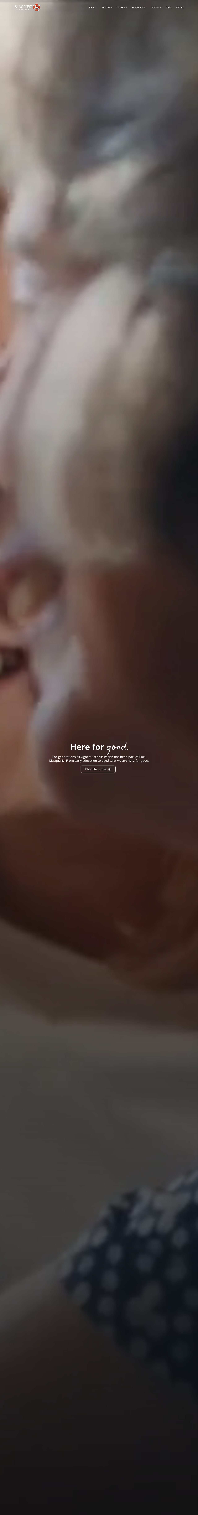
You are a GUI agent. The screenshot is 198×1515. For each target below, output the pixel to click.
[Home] (27, 7)
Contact (180, 7)
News (169, 7)
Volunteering (138, 7)
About (92, 7)
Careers (121, 7)
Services (106, 7)
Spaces (155, 7)
